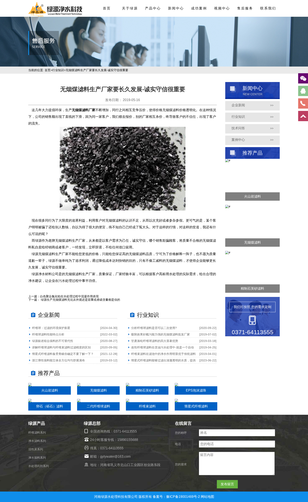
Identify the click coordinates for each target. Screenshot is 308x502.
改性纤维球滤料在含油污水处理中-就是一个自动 (162, 347)
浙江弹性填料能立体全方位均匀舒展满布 (58, 360)
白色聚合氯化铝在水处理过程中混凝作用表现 (69, 296)
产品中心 (153, 8)
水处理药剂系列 (38, 466)
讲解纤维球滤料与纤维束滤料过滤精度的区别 (61, 347)
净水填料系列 (37, 457)
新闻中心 (176, 8)
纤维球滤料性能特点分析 (48, 334)
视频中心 (222, 8)
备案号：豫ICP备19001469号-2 (177, 496)
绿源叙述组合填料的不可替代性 (52, 341)
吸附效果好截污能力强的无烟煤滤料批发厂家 (160, 334)
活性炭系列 (35, 449)
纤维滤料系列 (37, 432)
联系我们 (268, 8)
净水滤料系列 (37, 441)
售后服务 (245, 8)
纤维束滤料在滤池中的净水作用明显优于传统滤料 (163, 354)
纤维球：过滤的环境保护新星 (51, 328)
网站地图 (207, 496)
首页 (107, 8)
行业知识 (58, 70)
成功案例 (199, 8)
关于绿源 (130, 8)
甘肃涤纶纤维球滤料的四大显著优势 (154, 341)
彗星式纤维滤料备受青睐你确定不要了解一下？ (63, 354)
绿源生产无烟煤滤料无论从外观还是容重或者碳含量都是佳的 (80, 299)
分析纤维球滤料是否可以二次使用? (154, 328)
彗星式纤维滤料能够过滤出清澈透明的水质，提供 (163, 360)
